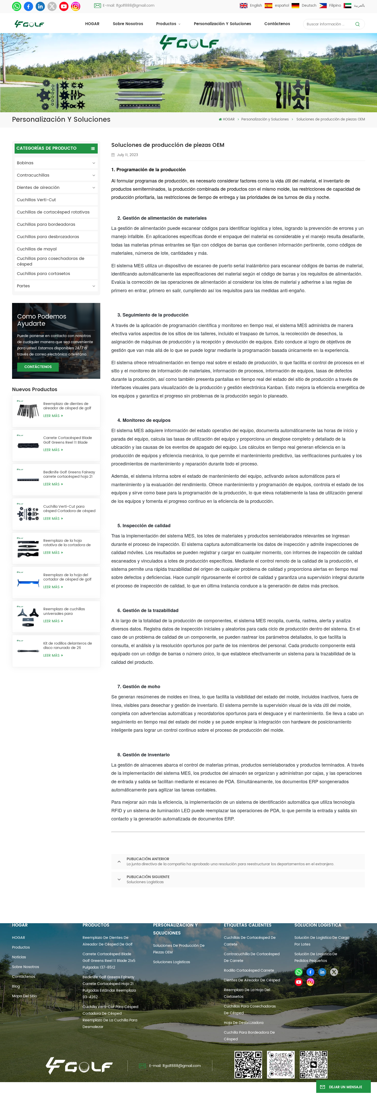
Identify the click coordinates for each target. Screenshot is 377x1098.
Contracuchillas (33, 175)
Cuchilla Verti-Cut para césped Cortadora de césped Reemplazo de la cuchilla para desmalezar (69, 508)
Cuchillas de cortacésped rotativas (53, 212)
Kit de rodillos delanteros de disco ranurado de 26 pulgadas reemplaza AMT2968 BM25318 (67, 645)
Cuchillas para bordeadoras (46, 224)
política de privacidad (263, 1091)
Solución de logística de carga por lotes (321, 941)
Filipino (335, 5)
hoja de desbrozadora (243, 1023)
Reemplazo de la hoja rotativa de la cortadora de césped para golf (67, 542)
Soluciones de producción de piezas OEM (179, 949)
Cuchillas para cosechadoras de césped (50, 261)
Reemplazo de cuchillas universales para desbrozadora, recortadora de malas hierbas (67, 611)
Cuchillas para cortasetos (43, 273)
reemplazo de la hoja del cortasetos (247, 993)
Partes (23, 286)
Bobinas (25, 163)
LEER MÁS (52, 416)
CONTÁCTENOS (38, 367)
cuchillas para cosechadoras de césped (250, 1009)
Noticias (19, 957)
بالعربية (359, 5)
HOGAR (92, 24)
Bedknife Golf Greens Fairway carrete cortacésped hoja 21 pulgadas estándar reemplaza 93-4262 (69, 474)
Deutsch (309, 5)
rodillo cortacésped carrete (249, 970)
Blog (16, 986)
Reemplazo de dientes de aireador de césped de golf (67, 406)
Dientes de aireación (38, 187)
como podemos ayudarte (41, 320)
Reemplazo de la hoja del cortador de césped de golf (67, 577)
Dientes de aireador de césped (252, 980)
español (282, 5)
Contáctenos (277, 24)
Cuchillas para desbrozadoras (48, 236)
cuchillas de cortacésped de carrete (250, 941)
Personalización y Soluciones (222, 24)
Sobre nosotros (128, 24)
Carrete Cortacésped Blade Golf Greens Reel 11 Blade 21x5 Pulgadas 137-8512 (67, 440)
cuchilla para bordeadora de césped (249, 1036)
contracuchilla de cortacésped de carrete (252, 957)
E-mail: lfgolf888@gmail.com (128, 5)
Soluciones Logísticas (171, 962)
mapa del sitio (24, 996)
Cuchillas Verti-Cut (36, 200)
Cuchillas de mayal (37, 249)
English (256, 5)
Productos (166, 24)
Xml (235, 1091)
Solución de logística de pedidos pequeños (315, 957)
